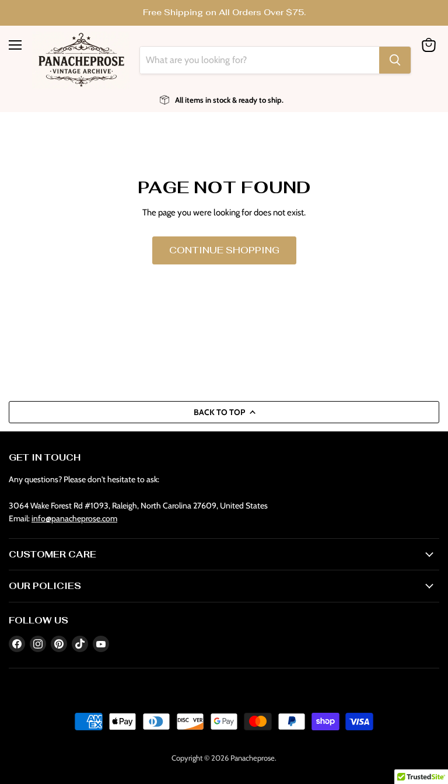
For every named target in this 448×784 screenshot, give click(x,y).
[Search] (395, 60)
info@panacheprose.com (74, 518)
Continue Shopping (224, 250)
